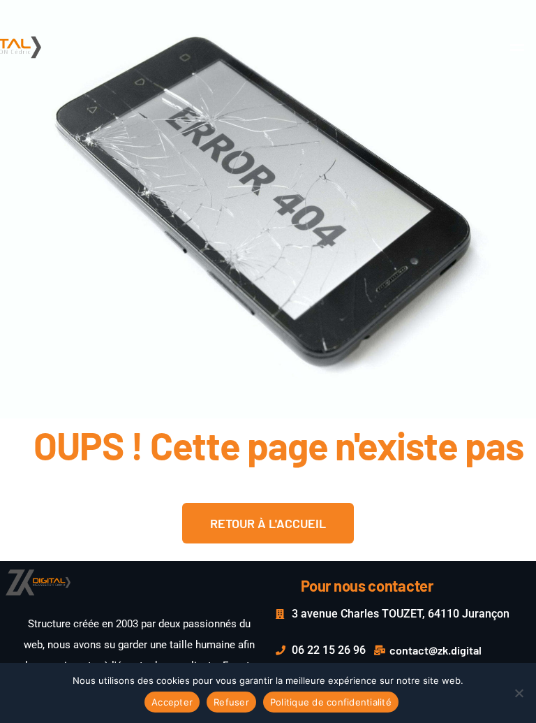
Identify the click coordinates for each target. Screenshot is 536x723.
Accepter (172, 702)
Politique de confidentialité (331, 702)
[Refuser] (519, 693)
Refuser (231, 702)
